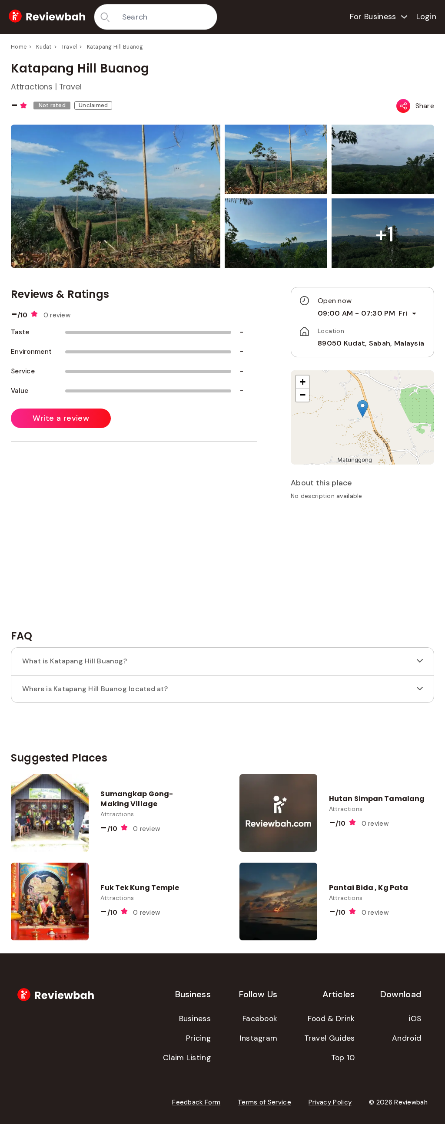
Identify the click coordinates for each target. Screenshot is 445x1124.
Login (426, 16)
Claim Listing (187, 1057)
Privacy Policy (330, 1102)
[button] (385, 234)
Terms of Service (264, 1102)
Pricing (198, 1038)
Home (19, 46)
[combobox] (166, 17)
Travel (69, 46)
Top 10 (343, 1057)
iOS (414, 1018)
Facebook (259, 1018)
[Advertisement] (362, 568)
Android (406, 1038)
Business (195, 1018)
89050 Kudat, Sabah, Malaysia (371, 343)
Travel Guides (329, 1038)
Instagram (259, 1038)
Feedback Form (196, 1102)
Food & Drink (331, 1018)
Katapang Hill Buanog (115, 46)
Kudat (43, 46)
